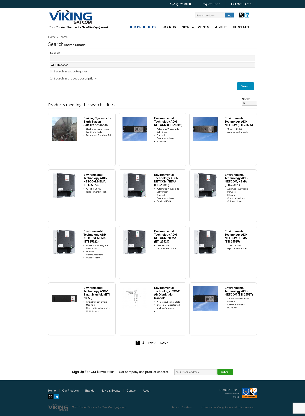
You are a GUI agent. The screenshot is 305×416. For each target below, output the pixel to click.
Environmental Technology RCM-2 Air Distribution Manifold (167, 293)
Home (52, 37)
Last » (164, 343)
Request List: (211, 4)
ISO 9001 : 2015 (241, 4)
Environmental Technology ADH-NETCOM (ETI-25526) (239, 121)
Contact (241, 26)
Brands (168, 26)
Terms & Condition (182, 407)
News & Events (195, 26)
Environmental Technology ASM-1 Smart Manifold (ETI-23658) (96, 293)
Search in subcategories (71, 71)
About (221, 26)
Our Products (142, 26)
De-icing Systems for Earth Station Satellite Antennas (97, 121)
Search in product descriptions (75, 78)
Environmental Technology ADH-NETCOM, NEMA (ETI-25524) (166, 236)
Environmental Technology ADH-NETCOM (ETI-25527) (239, 291)
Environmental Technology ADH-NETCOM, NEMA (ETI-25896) (166, 180)
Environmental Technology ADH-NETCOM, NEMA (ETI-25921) (236, 180)
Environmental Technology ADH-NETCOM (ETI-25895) (168, 121)
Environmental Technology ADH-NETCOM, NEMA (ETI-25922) (95, 236)
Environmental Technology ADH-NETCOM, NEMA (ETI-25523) (95, 180)
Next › (152, 343)
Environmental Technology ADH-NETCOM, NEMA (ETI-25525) (236, 236)
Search (63, 37)
